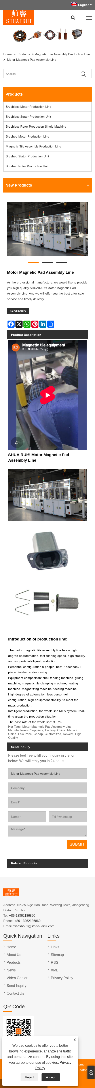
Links (55, 947)
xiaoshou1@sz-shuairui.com (34, 926)
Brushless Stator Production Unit (28, 116)
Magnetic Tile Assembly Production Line (62, 54)
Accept (50, 1077)
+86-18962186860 (22, 915)
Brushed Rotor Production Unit (27, 166)
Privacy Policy (62, 978)
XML (54, 970)
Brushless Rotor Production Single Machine (36, 126)
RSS (54, 962)
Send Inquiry (18, 311)
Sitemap (57, 955)
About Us (14, 955)
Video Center (17, 978)
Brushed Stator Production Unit (27, 156)
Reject (29, 1077)
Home (7, 54)
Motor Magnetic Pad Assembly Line (31, 59)
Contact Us (15, 993)
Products (23, 54)
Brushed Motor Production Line (27, 136)
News (11, 970)
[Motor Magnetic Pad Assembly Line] (47, 230)
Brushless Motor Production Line (28, 106)
